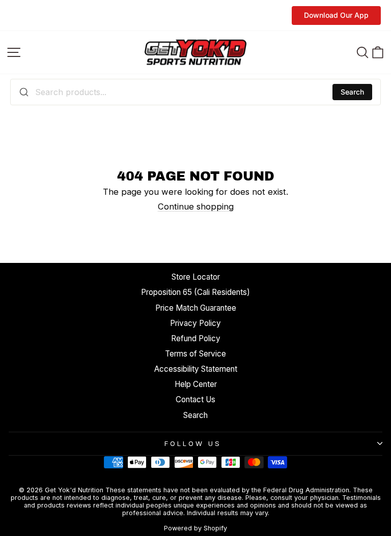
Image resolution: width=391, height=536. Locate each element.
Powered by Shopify (195, 528)
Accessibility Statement (195, 369)
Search (352, 91)
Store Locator (196, 277)
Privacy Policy (195, 323)
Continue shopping (196, 206)
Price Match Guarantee (195, 308)
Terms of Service (195, 354)
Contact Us (195, 399)
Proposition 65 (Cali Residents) (195, 292)
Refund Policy (195, 338)
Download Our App (336, 15)
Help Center (196, 384)
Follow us (192, 443)
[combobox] (195, 92)
